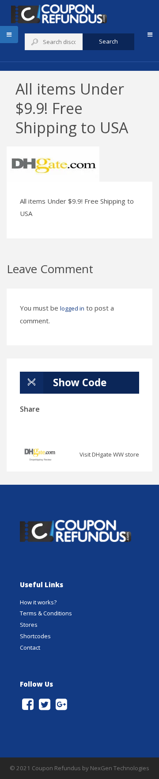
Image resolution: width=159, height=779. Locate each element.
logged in (72, 308)
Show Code (79, 382)
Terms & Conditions (46, 613)
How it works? (38, 602)
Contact (30, 647)
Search (108, 41)
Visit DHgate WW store (109, 454)
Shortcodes (35, 636)
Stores (29, 625)
